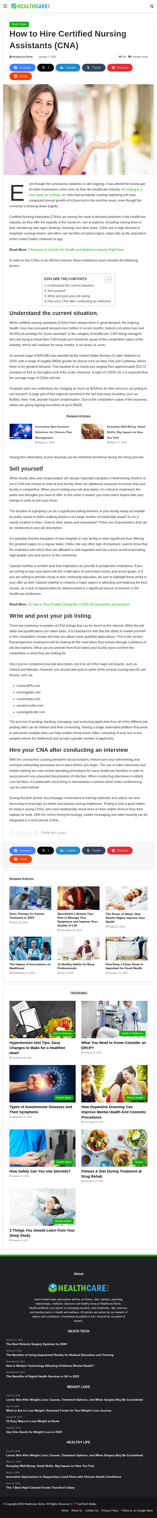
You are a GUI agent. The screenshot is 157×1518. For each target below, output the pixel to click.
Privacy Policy (110, 1510)
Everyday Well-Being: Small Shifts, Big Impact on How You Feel (126, 432)
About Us (76, 1510)
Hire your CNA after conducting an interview (79, 301)
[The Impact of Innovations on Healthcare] (30, 948)
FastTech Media (86, 1504)
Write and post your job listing (68, 296)
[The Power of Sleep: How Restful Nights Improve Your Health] (127, 898)
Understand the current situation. (70, 285)
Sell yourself (56, 291)
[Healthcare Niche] (30, 6)
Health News (19, 24)
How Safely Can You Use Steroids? (40, 1171)
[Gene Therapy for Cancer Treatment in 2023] (30, 898)
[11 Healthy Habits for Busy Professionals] (78, 948)
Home (65, 1510)
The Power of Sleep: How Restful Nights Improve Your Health (125, 917)
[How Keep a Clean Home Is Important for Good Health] (127, 948)
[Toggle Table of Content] (106, 279)
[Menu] (5, 7)
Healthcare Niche (22, 56)
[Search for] (152, 7)
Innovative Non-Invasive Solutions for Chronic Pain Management (53, 432)
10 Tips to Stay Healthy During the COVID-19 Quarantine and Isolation (79, 604)
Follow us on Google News (137, 1510)
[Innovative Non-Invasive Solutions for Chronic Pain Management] (21, 431)
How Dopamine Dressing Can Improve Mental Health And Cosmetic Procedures (113, 1112)
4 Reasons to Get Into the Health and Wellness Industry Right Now (76, 249)
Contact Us (92, 1510)
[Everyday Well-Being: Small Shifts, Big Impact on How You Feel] (92, 431)
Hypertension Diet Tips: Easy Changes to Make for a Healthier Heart (37, 1048)
